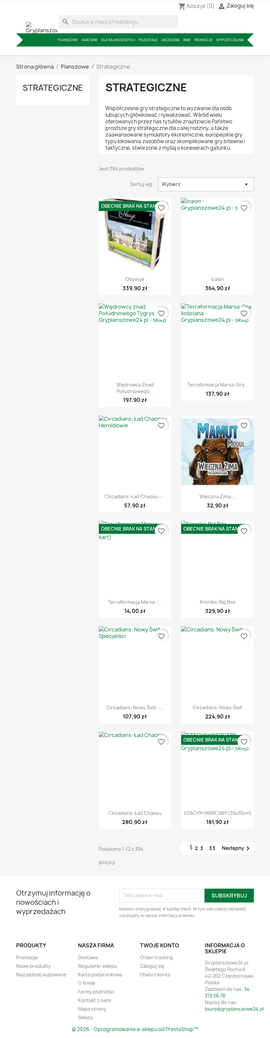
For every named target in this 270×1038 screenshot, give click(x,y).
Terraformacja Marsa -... (135, 602)
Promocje (203, 40)
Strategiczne (53, 87)
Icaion (217, 279)
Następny (237, 848)
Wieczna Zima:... (218, 496)
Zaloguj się (152, 966)
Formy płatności (96, 992)
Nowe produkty (33, 966)
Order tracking (156, 957)
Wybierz (206, 184)
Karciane (90, 40)
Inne (187, 40)
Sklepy (85, 1017)
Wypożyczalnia (230, 40)
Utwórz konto (155, 974)
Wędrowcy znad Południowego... (135, 388)
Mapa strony (92, 1009)
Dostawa (88, 957)
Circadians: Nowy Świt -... (135, 707)
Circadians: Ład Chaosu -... (135, 496)
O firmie (86, 983)
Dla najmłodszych (118, 40)
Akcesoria (170, 40)
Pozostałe (148, 40)
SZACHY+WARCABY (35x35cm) (218, 813)
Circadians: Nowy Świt (217, 707)
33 (212, 848)
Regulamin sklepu (97, 966)
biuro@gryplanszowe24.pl (234, 1009)
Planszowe (68, 40)
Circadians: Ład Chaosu (135, 813)
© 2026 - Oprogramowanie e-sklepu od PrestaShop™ (135, 1029)
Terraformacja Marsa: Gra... (217, 385)
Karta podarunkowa (100, 974)
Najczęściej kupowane (41, 974)
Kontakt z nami (94, 1000)
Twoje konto (159, 945)
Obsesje (135, 279)
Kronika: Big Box (217, 602)
